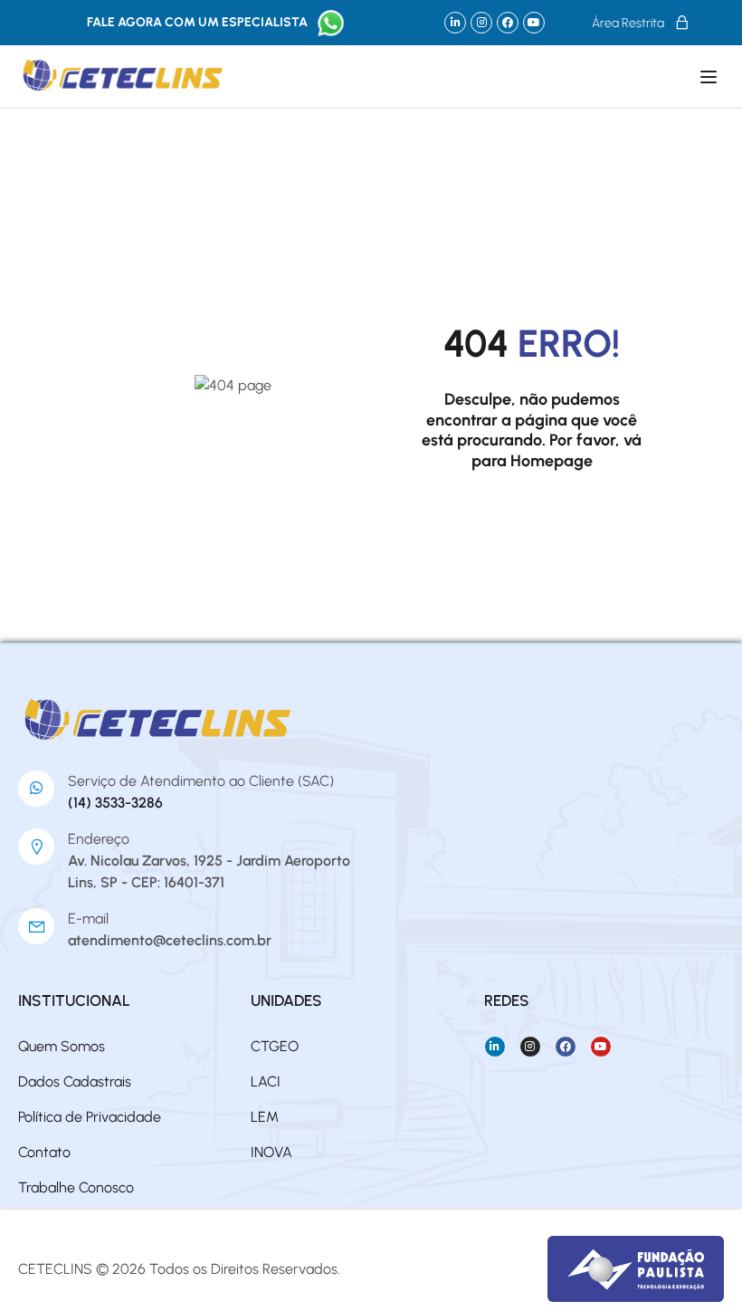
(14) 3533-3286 (115, 802)
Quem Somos (61, 1046)
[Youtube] (534, 22)
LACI (266, 1081)
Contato (44, 1152)
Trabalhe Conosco (76, 1187)
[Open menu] (711, 77)
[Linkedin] (455, 22)
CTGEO (275, 1046)
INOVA (271, 1152)
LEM (265, 1116)
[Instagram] (481, 22)
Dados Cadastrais (74, 1081)
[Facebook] (507, 22)
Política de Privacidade (89, 1116)
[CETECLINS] (159, 720)
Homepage (551, 461)
